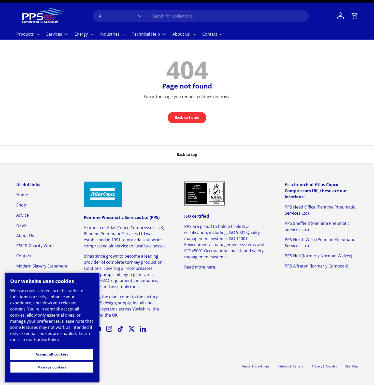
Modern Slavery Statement (41, 266)
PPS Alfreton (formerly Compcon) (316, 266)
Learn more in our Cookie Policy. (50, 336)
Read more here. (200, 267)
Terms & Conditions (255, 366)
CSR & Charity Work (35, 245)
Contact (209, 34)
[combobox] (201, 16)
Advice (22, 215)
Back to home (187, 117)
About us (181, 34)
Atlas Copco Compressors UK (135, 227)
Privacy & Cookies (324, 366)
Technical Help (146, 34)
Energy (81, 34)
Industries (110, 34)
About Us (25, 235)
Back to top (187, 154)
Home (22, 195)
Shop (21, 205)
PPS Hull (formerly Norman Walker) (318, 256)
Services (54, 34)
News (21, 225)
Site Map (351, 366)
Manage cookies (51, 367)
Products (25, 34)
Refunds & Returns (291, 366)
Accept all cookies (52, 354)
